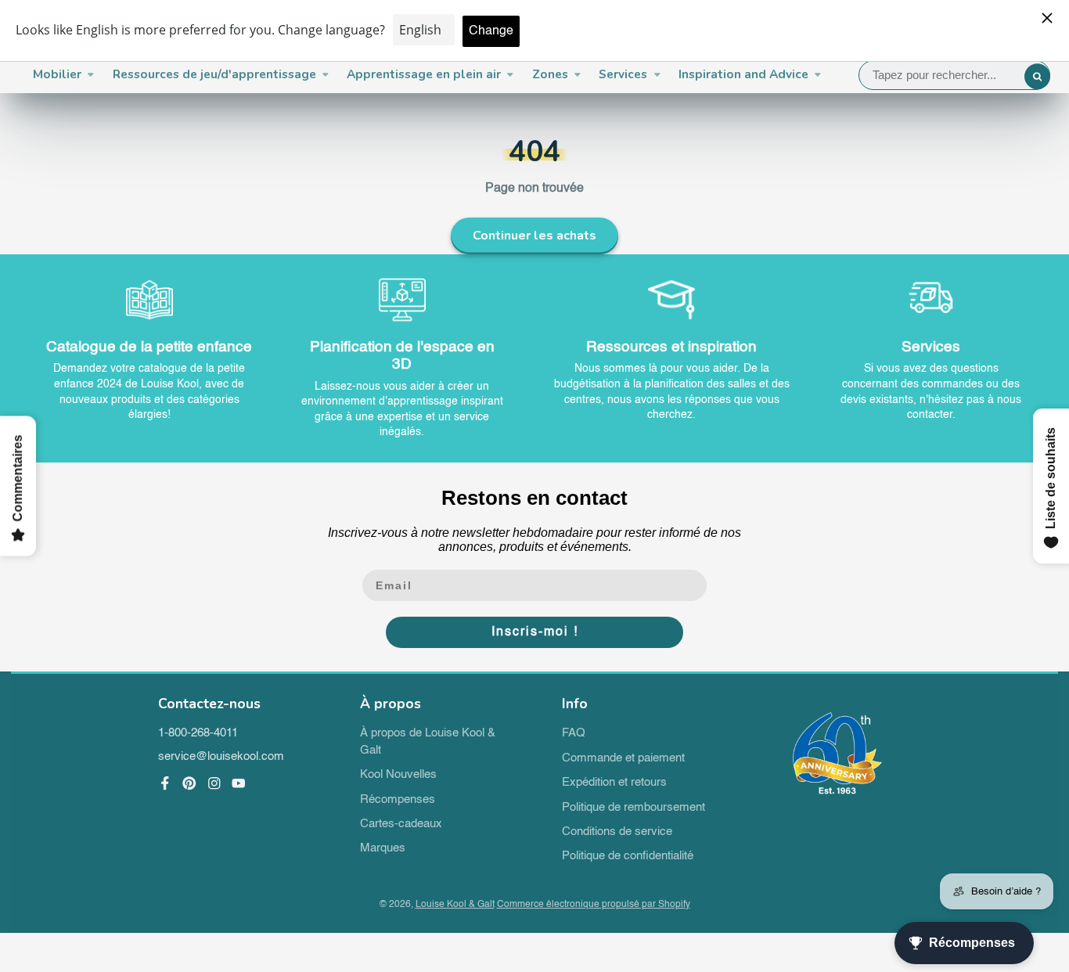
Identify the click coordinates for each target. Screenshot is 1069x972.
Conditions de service (617, 832)
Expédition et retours (614, 782)
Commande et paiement (623, 758)
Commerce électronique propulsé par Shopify (593, 904)
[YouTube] (239, 783)
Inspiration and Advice (743, 74)
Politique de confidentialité (627, 856)
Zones (550, 74)
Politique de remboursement (633, 807)
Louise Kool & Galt (455, 904)
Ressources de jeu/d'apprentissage (214, 74)
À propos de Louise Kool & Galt (427, 742)
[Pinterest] (189, 783)
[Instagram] (214, 783)
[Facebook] (165, 783)
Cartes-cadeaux (401, 824)
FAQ (573, 733)
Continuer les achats (534, 235)
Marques (382, 848)
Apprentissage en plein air (424, 74)
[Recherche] (1037, 76)
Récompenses (397, 800)
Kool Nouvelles (398, 775)
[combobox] (954, 75)
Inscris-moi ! (534, 632)
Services (623, 74)
